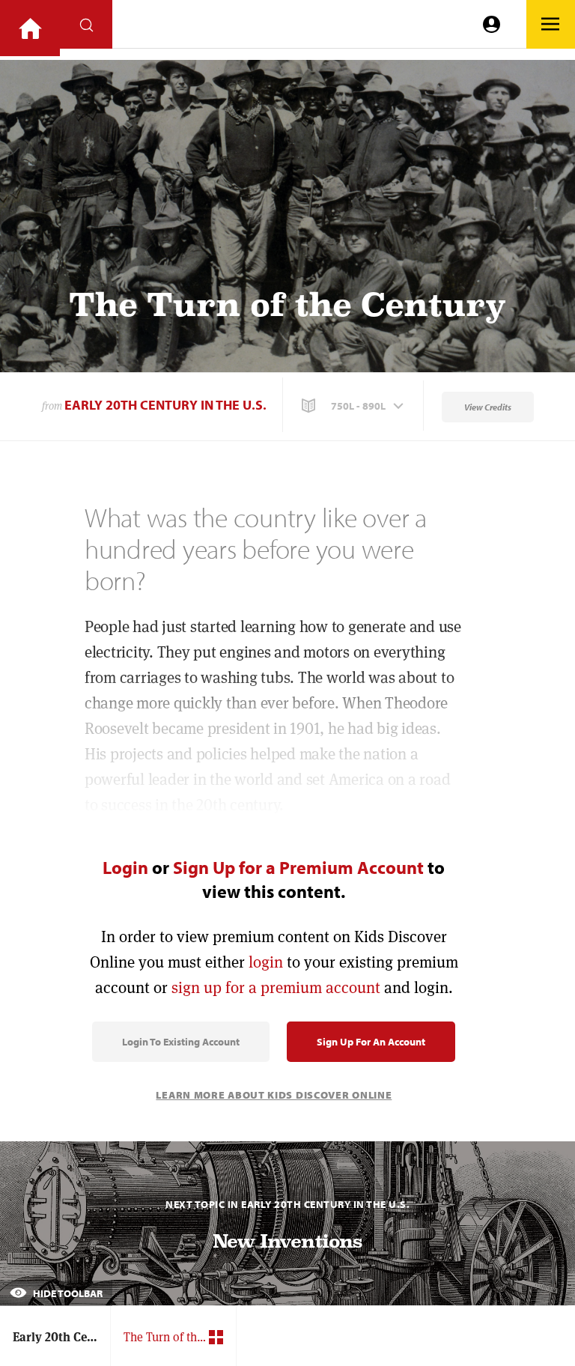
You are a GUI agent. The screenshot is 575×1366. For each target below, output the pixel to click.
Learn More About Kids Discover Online (274, 1095)
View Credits (487, 407)
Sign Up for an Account (371, 1041)
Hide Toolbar (67, 1293)
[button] (354, 406)
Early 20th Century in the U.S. (165, 404)
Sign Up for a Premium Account (298, 867)
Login (125, 867)
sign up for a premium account (275, 987)
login (266, 962)
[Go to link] (30, 28)
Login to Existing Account (181, 1041)
